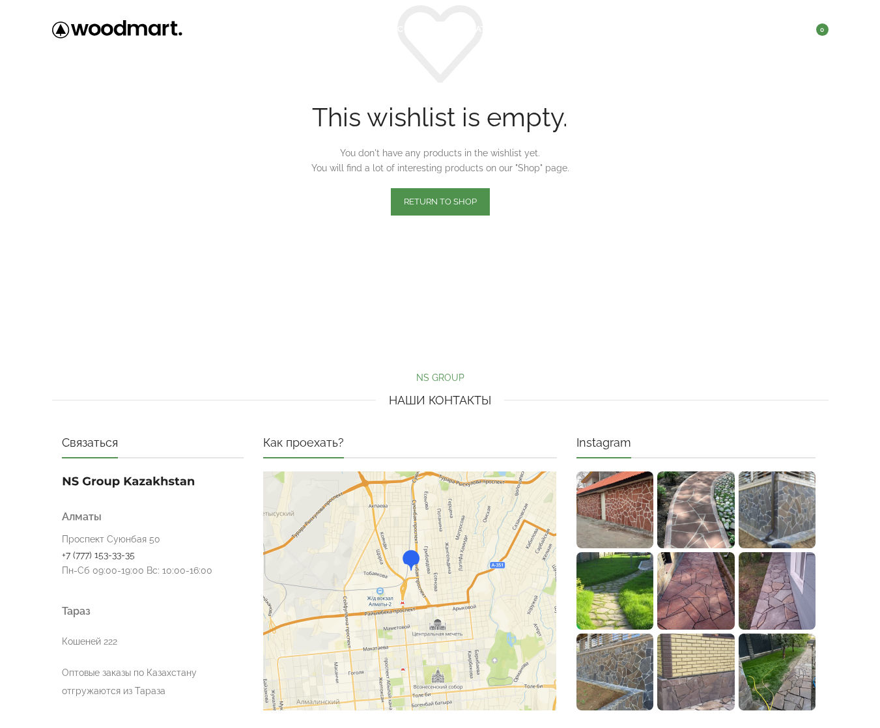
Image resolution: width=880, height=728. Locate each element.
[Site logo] (117, 28)
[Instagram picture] (614, 509)
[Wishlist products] (779, 29)
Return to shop (440, 201)
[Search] (753, 29)
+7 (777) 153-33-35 (98, 555)
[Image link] (128, 480)
